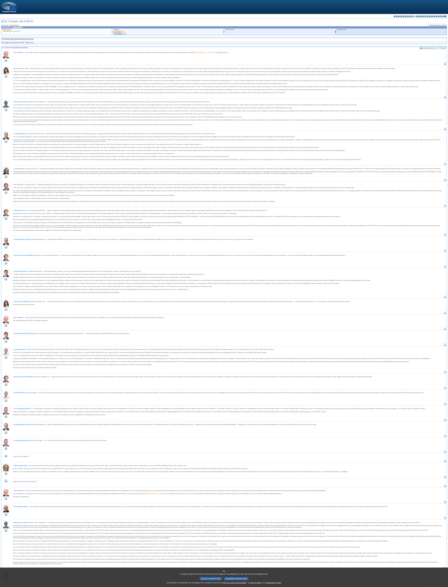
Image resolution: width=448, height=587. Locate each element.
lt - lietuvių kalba (423, 16)
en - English (410, 16)
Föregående (14, 21)
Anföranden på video (429, 48)
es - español (396, 16)
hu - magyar (425, 16)
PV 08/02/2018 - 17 (118, 32)
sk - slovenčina (439, 16)
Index (5, 21)
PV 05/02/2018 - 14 (118, 31)
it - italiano (419, 16)
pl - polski (432, 16)
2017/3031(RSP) (14, 25)
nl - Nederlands (430, 16)
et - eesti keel (405, 16)
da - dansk (401, 16)
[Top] (445, 64)
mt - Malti (428, 16)
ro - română (436, 16)
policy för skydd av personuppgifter (235, 583)
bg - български (394, 16)
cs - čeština (399, 16)
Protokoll (443, 48)
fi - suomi (443, 16)
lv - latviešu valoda (421, 16)
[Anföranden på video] (5, 61)
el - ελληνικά (408, 16)
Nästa (21, 21)
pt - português (434, 16)
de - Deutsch (403, 16)
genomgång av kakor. (274, 583)
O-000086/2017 (6, 31)
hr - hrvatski (416, 16)
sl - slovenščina (441, 16)
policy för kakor (255, 583)
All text (31, 21)
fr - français (412, 16)
